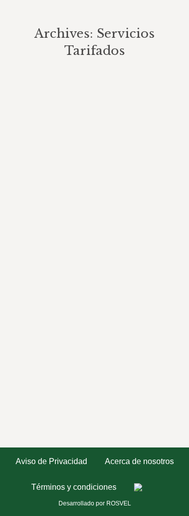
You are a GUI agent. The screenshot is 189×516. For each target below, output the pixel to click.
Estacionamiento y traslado (89, 95)
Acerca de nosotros (139, 462)
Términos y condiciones (73, 487)
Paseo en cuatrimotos (75, 353)
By (48, 110)
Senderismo (52, 165)
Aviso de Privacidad (51, 462)
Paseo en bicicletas (68, 224)
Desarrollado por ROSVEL (94, 503)
